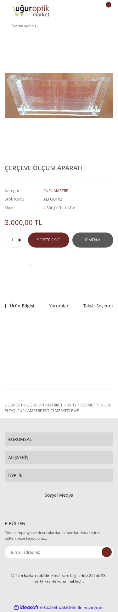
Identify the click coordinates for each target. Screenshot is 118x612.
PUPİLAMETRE (55, 190)
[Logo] (31, 11)
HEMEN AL (92, 240)
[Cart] (107, 10)
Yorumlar (59, 306)
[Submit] (107, 552)
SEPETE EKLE (48, 240)
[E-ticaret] (58, 607)
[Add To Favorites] (31, 263)
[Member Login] (91, 10)
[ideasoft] (26, 608)
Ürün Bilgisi (22, 306)
